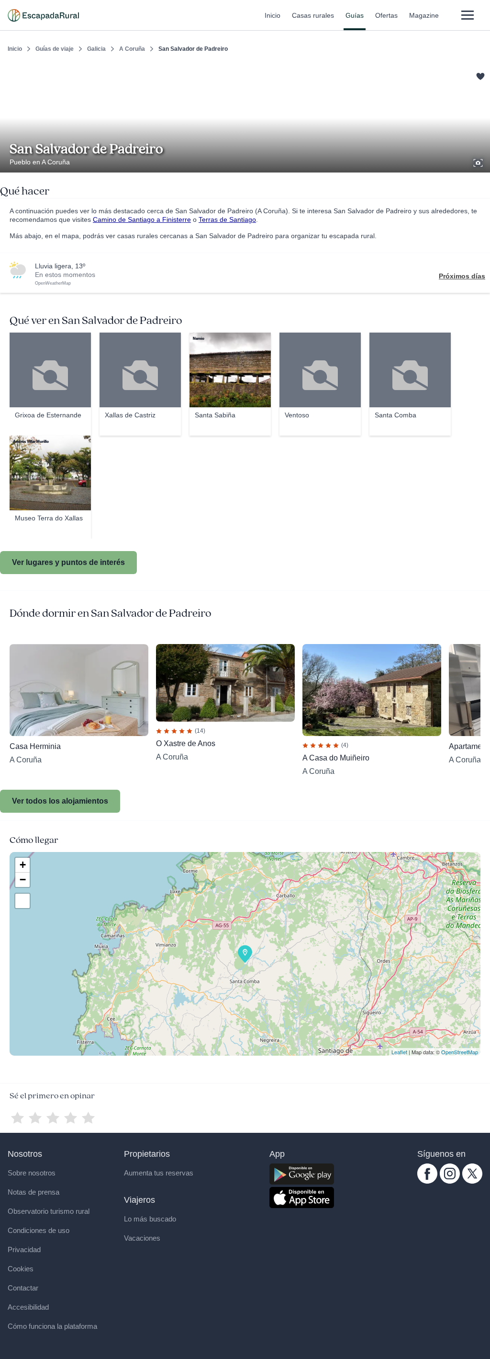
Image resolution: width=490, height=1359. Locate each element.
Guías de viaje (54, 49)
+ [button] (23, 865)
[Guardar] (479, 75)
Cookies (20, 1269)
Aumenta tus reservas (158, 1173)
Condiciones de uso (38, 1230)
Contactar (23, 1288)
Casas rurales (313, 15)
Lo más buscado (150, 1219)
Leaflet (399, 1052)
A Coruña (132, 49)
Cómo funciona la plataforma (52, 1326)
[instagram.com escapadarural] (450, 1181)
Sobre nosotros (32, 1173)
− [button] (23, 880)
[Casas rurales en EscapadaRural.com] (43, 15)
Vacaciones (142, 1238)
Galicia (96, 49)
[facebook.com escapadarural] (427, 1181)
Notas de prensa (33, 1192)
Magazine (424, 15)
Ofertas (386, 15)
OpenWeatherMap (53, 283)
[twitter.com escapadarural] (472, 1181)
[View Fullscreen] (22, 901)
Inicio (272, 15)
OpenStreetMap (459, 1052)
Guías (354, 15)
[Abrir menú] (467, 15)
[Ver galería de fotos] (479, 161)
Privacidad (24, 1249)
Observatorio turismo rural (48, 1211)
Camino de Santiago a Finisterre (142, 219)
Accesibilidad (28, 1307)
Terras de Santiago (227, 219)
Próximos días (462, 276)
